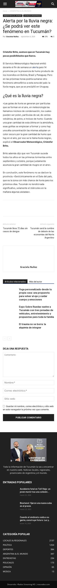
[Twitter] (12, 43)
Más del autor (35, 282)
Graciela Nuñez (12, 36)
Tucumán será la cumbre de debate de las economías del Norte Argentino (42, 233)
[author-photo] (28, 263)
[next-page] (9, 338)
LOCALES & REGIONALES (32, 16)
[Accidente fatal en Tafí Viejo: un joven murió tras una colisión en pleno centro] (10, 492)
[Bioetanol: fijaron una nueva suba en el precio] (10, 507)
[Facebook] (6, 43)
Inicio (5, 11)
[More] (33, 43)
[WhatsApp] (26, 43)
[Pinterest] (19, 43)
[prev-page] (5, 338)
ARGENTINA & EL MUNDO (20, 11)
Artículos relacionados (15, 282)
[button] (5, 4)
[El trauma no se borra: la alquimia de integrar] (10, 328)
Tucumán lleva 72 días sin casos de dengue (15, 230)
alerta (35, 67)
